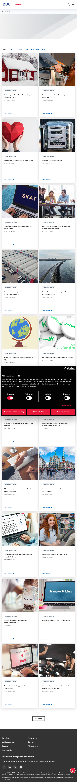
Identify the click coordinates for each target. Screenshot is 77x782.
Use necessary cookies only (14, 412)
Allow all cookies (63, 412)
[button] (38, 718)
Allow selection (38, 412)
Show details (66, 405)
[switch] (29, 398)
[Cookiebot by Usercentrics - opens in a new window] (66, 368)
